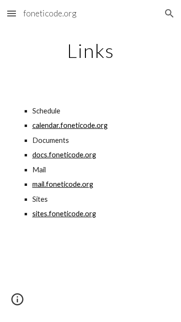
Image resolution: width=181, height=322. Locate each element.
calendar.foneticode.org (70, 125)
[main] (90, 50)
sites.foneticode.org (64, 214)
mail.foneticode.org (62, 184)
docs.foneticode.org (64, 155)
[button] (11, 13)
